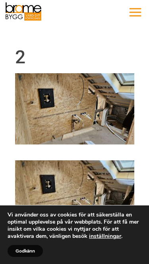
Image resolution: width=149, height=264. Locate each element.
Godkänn (25, 251)
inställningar (105, 236)
